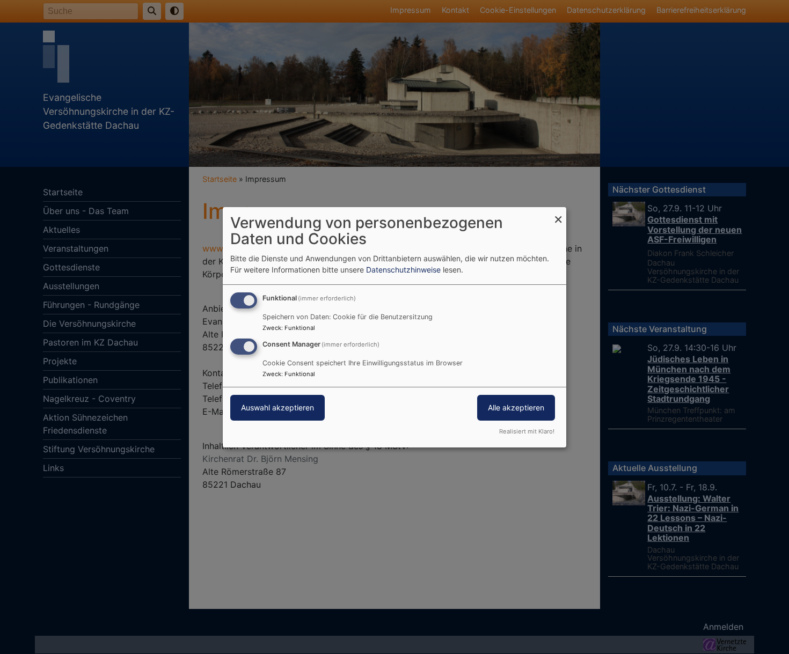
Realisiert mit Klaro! (526, 431)
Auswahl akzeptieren (277, 407)
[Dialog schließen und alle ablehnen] (558, 213)
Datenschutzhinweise (403, 269)
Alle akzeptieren (516, 407)
